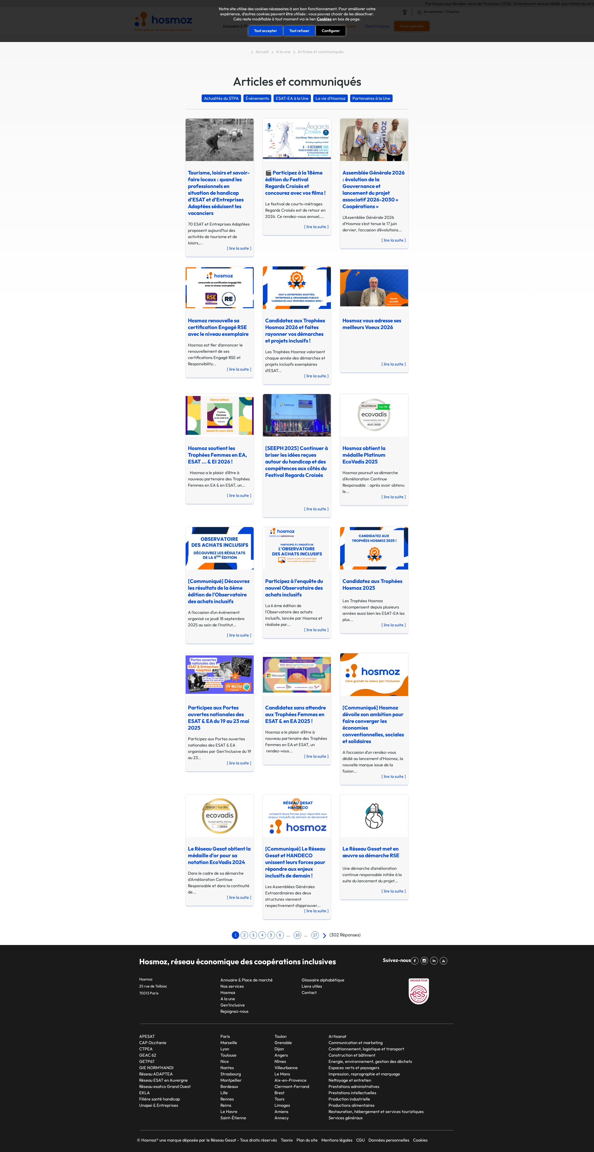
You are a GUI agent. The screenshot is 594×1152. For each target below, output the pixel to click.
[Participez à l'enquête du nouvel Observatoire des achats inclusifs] (294, 546)
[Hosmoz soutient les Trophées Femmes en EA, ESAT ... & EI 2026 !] (217, 413)
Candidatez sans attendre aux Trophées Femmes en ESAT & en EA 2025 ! (295, 714)
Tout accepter (265, 30)
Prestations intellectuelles (352, 1092)
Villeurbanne (286, 1067)
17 (315, 935)
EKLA (144, 1092)
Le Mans (282, 1074)
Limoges (282, 1105)
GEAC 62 (147, 1055)
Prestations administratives (354, 1086)
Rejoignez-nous (234, 1011)
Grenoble (283, 1042)
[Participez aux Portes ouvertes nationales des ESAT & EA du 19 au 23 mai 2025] (217, 672)
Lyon (224, 1049)
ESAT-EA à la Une (292, 98)
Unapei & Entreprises (158, 1105)
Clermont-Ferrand (291, 1086)
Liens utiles (312, 986)
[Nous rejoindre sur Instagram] (425, 961)
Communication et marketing (356, 1042)
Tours (279, 1099)
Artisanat (337, 1036)
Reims (225, 1105)
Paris (225, 1036)
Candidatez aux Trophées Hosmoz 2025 (372, 584)
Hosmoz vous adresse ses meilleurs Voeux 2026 (371, 323)
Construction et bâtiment (352, 1055)
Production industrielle (349, 1099)
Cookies (324, 19)
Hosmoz (227, 992)
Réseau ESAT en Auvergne (163, 1080)
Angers (281, 1055)
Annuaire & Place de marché (246, 980)
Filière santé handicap (159, 1099)
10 (297, 935)
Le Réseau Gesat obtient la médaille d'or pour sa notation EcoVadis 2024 (219, 855)
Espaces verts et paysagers (354, 1067)
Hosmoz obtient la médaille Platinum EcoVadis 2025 (363, 455)
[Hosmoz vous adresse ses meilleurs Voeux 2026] (371, 285)
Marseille (228, 1042)
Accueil (262, 51)
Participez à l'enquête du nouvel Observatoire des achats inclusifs (294, 588)
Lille (224, 1092)
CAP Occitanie (152, 1042)
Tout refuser (299, 30)
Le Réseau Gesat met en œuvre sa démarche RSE (370, 852)
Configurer (331, 30)
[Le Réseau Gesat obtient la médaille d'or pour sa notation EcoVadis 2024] (217, 814)
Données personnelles (388, 1140)
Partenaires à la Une (371, 98)
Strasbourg (230, 1074)
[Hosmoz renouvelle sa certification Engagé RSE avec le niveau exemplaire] (217, 285)
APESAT (147, 1036)
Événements (257, 98)
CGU (360, 1140)
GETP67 (146, 1061)
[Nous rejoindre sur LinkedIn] (435, 961)
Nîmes (280, 1061)
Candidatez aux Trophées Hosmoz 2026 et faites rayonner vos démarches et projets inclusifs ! (295, 330)
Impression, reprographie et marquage (364, 1074)
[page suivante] (323, 935)
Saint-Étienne (233, 1117)
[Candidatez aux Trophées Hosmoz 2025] (371, 546)
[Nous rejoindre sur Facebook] (415, 961)
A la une (283, 51)
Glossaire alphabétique (323, 980)
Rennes (227, 1099)
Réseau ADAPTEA (156, 1074)
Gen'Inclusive (232, 1005)
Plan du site (307, 1140)
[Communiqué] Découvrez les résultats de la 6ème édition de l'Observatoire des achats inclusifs (219, 591)
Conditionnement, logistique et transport (366, 1049)
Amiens (281, 1111)
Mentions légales (336, 1140)
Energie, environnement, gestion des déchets (370, 1061)
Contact (309, 992)
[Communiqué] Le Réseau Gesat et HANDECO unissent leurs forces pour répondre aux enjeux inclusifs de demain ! (295, 862)
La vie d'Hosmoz (330, 98)
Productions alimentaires (351, 1105)
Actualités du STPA (221, 98)
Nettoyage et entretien (350, 1080)
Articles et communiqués (321, 51)
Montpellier (231, 1080)
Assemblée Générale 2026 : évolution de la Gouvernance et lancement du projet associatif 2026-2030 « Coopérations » (373, 189)
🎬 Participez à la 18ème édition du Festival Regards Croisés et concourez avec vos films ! (295, 182)
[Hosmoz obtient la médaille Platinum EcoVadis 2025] (371, 413)
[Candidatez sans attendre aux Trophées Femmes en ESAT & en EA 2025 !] (294, 672)
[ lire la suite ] (239, 248)
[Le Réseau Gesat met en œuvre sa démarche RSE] (371, 814)
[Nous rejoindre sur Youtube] (444, 961)
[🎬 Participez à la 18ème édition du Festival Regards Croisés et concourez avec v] (294, 138)
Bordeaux (229, 1086)
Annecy (281, 1117)
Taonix (287, 1140)
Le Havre (228, 1111)
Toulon (280, 1036)
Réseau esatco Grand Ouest (165, 1086)
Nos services (232, 986)
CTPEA (146, 1049)
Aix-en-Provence (290, 1080)
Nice (224, 1061)
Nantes (227, 1067)
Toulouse (228, 1055)
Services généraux (346, 1117)
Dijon (279, 1049)
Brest (279, 1092)
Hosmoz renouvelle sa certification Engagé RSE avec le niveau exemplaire (218, 327)
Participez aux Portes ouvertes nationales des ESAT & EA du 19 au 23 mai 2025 (218, 717)
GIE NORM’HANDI (156, 1067)
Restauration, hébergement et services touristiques (376, 1111)
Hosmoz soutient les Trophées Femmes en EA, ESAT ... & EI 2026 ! (217, 455)
